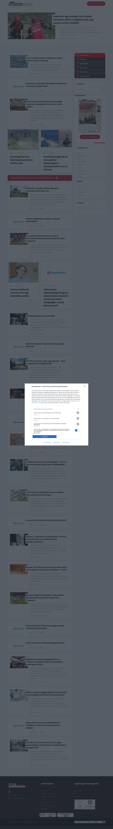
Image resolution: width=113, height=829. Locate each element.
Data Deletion (47, 442)
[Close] (85, 386)
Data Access (56, 442)
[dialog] (56, 414)
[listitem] (56, 409)
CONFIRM (45, 436)
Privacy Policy (65, 442)
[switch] (77, 413)
